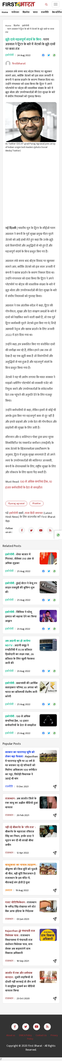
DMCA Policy (25, 1035)
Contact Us (41, 1035)
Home (5, 12)
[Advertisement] (31, 187)
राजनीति (45, 12)
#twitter (36, 503)
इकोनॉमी (25, 26)
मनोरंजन (15, 12)
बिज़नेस (26, 12)
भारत (35, 12)
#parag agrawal (16, 503)
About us (11, 1035)
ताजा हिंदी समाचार (34, 513)
